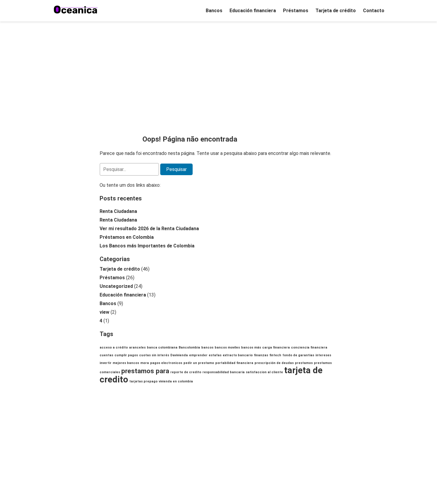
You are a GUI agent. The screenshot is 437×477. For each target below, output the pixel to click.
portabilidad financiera (234, 363)
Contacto (373, 10)
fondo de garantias (298, 355)
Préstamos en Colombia (127, 237)
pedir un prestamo (198, 363)
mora (144, 363)
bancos (207, 347)
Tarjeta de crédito (335, 10)
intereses (323, 355)
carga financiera (276, 347)
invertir (105, 363)
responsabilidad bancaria (223, 372)
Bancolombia (189, 347)
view (104, 312)
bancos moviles (227, 347)
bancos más (251, 347)
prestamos (304, 363)
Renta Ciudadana (118, 211)
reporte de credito (185, 372)
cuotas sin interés (154, 355)
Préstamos (295, 10)
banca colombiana (162, 347)
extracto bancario (238, 355)
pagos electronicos (166, 363)
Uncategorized (116, 286)
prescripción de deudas (274, 363)
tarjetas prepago (143, 381)
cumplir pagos (126, 355)
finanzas (261, 355)
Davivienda (179, 355)
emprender (198, 355)
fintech (275, 355)
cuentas (106, 355)
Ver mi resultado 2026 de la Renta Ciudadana (149, 228)
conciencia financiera (309, 347)
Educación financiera (252, 10)
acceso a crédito (114, 347)
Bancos (214, 10)
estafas (215, 355)
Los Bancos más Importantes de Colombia (147, 246)
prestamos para (145, 371)
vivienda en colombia (176, 381)
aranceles (137, 347)
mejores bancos (126, 363)
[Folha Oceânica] (76, 9)
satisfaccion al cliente (264, 372)
